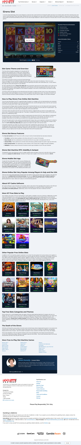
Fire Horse (8, 213)
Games (49, 1)
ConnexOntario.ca (31, 419)
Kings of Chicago (22, 272)
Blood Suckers (5, 346)
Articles (38, 383)
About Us (38, 381)
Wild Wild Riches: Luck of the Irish (46, 346)
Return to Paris (5, 345)
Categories (42, 1)
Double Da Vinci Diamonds (44, 344)
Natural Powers (8, 245)
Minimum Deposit (59, 1)
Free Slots (14, 5)
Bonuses (34, 1)
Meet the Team (40, 385)
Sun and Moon (22, 288)
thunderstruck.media (9, 400)
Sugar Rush (41, 349)
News (37, 392)
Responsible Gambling (41, 390)
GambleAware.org (9, 421)
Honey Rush (4, 344)
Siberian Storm (23, 342)
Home (3, 5)
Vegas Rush (23, 344)
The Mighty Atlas (36, 229)
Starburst (22, 345)
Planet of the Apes (22, 304)
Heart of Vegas (50, 288)
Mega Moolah (5, 348)
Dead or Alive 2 (5, 349)
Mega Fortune (42, 348)
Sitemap (38, 398)
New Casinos (70, 1)
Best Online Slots (8, 5)
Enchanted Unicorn (50, 229)
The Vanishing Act (36, 213)
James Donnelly (55, 5)
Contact (38, 396)
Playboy (40, 342)
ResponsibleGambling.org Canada (55, 419)
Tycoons (4, 350)
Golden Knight (50, 213)
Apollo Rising (23, 245)
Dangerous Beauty (22, 213)
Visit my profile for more (15, 371)
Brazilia (36, 288)
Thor (8, 304)
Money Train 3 (5, 342)
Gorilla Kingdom (23, 346)
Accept (67, 442)
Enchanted (41, 345)
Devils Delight (8, 272)
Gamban (46, 423)
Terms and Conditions (41, 394)
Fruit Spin (51, 272)
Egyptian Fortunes (43, 352)
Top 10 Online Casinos (23, 1)
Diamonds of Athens (8, 229)
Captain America (8, 288)
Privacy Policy (39, 387)
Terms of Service (40, 389)
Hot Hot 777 (23, 350)
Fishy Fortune (37, 272)
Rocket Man (22, 229)
